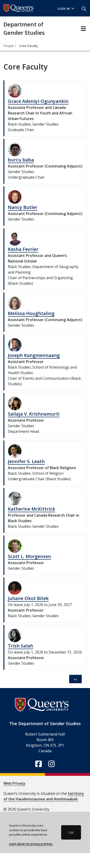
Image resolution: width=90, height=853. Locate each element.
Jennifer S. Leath (26, 461)
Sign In (64, 9)
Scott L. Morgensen (29, 556)
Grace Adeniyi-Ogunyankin (38, 101)
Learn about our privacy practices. (31, 844)
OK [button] (71, 832)
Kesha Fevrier (23, 249)
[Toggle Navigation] (83, 29)
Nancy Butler (22, 207)
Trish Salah (20, 646)
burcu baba (21, 160)
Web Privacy (14, 783)
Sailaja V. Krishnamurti (34, 414)
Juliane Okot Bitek (28, 598)
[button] (84, 8)
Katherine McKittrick (31, 509)
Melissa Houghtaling (31, 313)
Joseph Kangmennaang (34, 355)
